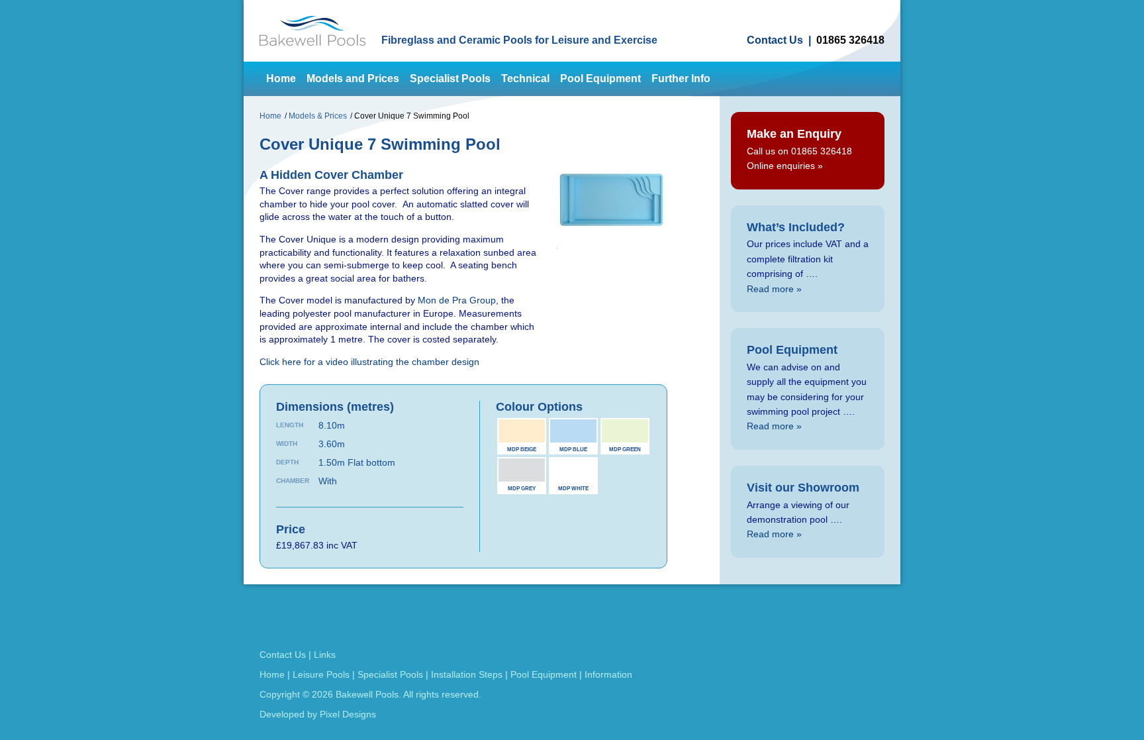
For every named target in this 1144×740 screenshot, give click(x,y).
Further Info (680, 78)
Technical (525, 78)
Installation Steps (466, 674)
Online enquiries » (785, 165)
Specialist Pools (450, 78)
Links (325, 654)
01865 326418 (850, 40)
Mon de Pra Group (457, 300)
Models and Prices (353, 78)
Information (608, 674)
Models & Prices (318, 116)
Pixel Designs (348, 714)
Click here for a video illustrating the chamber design (369, 361)
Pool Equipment (600, 78)
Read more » (774, 289)
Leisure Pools (321, 674)
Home (281, 78)
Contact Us (775, 40)
